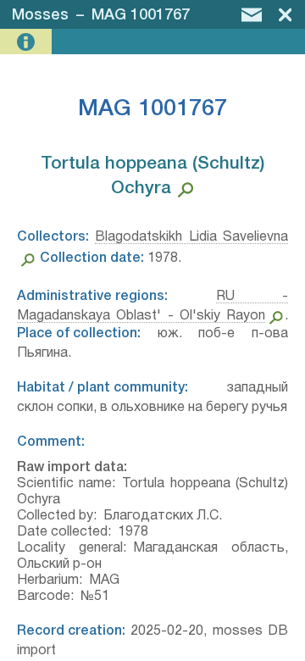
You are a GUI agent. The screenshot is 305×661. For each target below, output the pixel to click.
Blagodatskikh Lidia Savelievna (191, 237)
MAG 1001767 (141, 15)
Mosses (40, 15)
